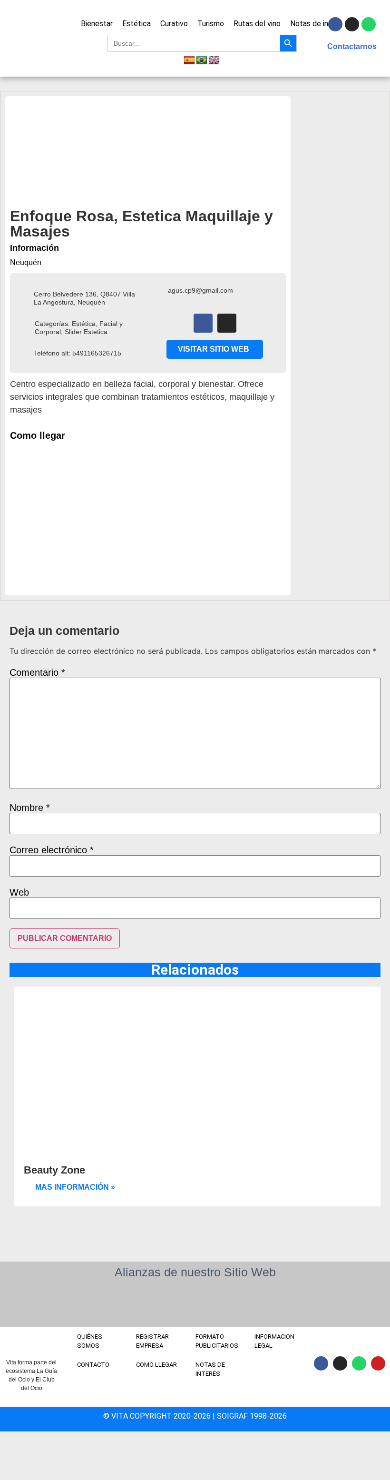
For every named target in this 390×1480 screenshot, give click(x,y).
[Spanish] (189, 60)
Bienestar (97, 23)
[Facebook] (203, 323)
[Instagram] (352, 24)
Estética (136, 23)
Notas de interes (318, 23)
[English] (214, 60)
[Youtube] (378, 1363)
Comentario (37, 672)
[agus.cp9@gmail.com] (158, 291)
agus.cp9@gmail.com (200, 290)
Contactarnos (352, 46)
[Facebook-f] (335, 24)
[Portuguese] (201, 60)
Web (19, 892)
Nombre (30, 807)
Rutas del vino (257, 23)
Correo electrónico (52, 850)
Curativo (174, 23)
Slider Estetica (86, 331)
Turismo (210, 23)
